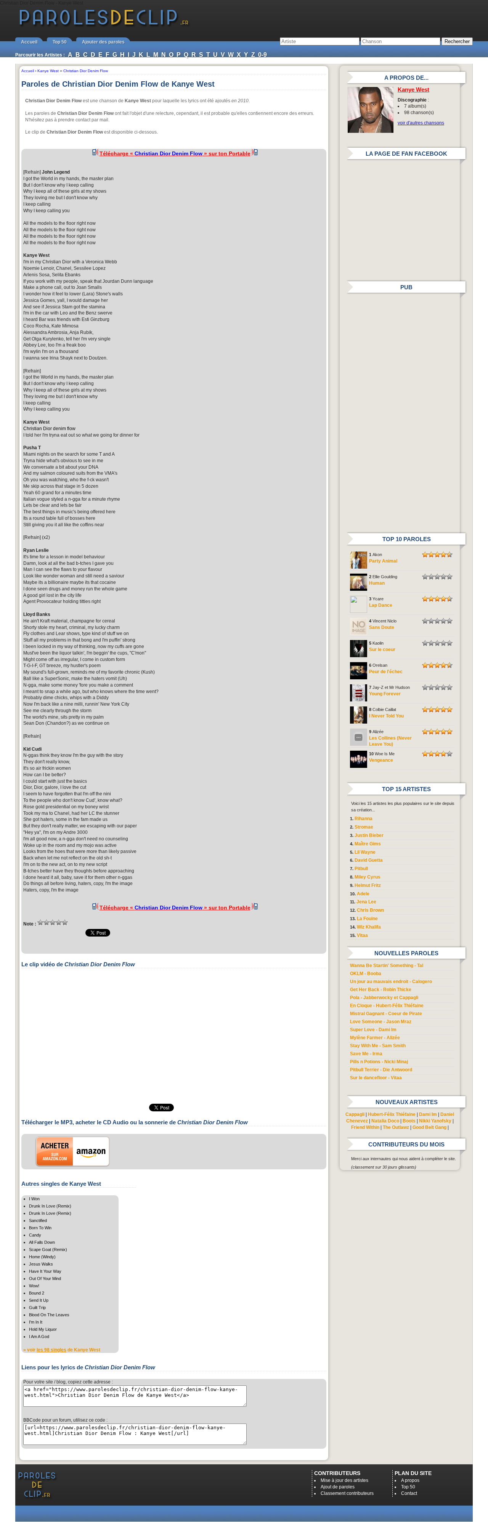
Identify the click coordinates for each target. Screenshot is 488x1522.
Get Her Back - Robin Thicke (380, 989)
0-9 (262, 55)
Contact (409, 1493)
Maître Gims (368, 843)
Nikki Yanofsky (435, 1121)
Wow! (34, 1285)
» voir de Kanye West (61, 1350)
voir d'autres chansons (421, 123)
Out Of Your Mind (45, 1278)
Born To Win (40, 1227)
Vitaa (362, 935)
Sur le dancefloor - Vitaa (376, 1077)
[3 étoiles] (53, 922)
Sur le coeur (382, 649)
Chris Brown (370, 910)
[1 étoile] (40, 922)
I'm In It (35, 1322)
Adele (363, 893)
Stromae (364, 827)
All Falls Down (42, 1242)
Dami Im (428, 1114)
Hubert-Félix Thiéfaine (392, 1114)
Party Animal (383, 561)
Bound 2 (36, 1293)
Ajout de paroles (338, 1487)
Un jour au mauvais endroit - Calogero (391, 981)
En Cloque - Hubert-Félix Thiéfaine (387, 1005)
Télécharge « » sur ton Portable (175, 153)
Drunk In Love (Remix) (50, 1206)
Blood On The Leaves (49, 1314)
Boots (409, 1121)
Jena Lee (366, 901)
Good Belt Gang (429, 1127)
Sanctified (38, 1220)
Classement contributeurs (347, 1493)
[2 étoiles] (46, 922)
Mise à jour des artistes (344, 1480)
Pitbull (361, 868)
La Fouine (367, 918)
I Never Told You (386, 716)
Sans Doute (381, 627)
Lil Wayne (365, 852)
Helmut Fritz (368, 885)
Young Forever (385, 694)
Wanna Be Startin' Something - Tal (386, 965)
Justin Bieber (369, 835)
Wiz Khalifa (369, 927)
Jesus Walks (41, 1264)
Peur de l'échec (386, 671)
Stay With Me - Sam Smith (378, 1045)
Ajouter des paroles (103, 42)
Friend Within (365, 1127)
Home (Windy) (42, 1256)
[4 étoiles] (59, 922)
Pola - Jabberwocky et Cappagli (384, 997)
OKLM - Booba (365, 973)
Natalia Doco (385, 1121)
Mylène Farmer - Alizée (375, 1037)
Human (377, 583)
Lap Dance (380, 605)
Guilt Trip (37, 1307)
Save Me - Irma (366, 1053)
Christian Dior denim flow (49, 428)
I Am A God (39, 1336)
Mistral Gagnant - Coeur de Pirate (386, 1013)
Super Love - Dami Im (373, 1029)
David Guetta (369, 860)
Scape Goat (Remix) (48, 1249)
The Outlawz (396, 1127)
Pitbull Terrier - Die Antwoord (381, 1069)
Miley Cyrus (367, 877)
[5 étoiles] (65, 922)
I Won (34, 1198)
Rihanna (363, 818)
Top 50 (60, 42)
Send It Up (38, 1300)
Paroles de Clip (104, 25)
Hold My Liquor (43, 1329)
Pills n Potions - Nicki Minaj (379, 1061)
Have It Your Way (45, 1271)
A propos (410, 1480)
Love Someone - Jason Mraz (380, 1021)
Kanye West (413, 90)
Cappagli (354, 1114)
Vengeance (381, 760)
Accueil (29, 42)
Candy (35, 1235)
